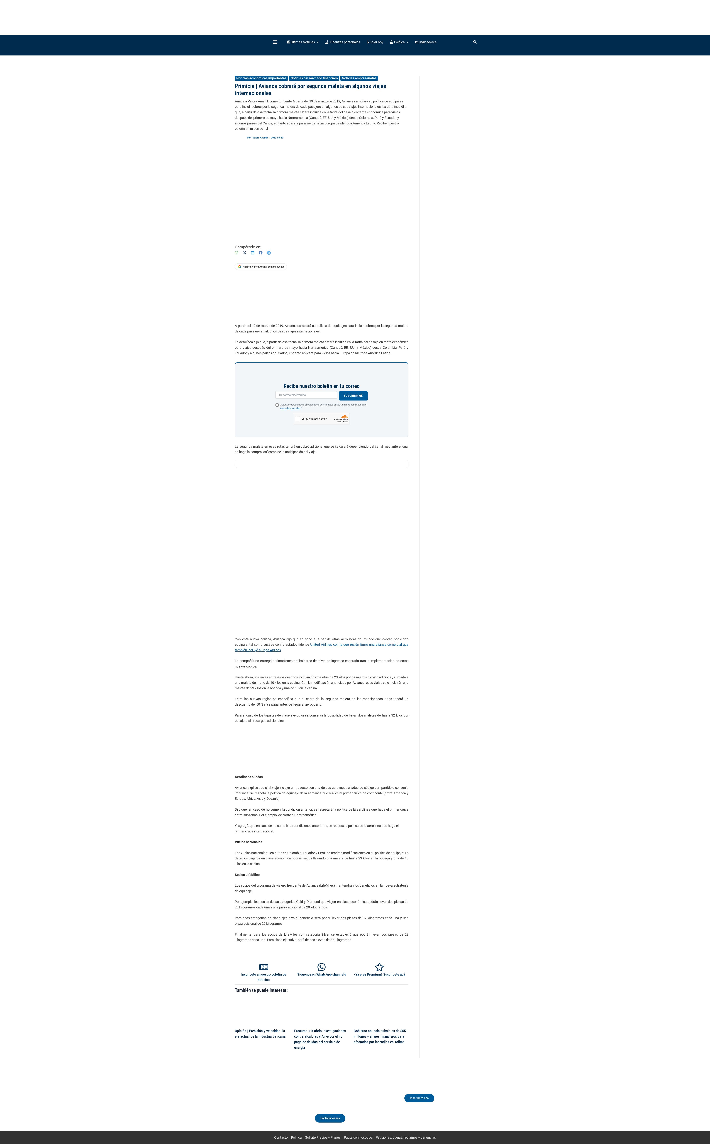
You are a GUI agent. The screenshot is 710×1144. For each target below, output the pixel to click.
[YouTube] (276, 1101)
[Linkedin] (255, 1101)
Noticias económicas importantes (261, 78)
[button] (302, 42)
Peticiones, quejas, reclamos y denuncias (406, 1137)
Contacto (281, 1137)
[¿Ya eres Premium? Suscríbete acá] (379, 967)
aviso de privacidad (290, 408)
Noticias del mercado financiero (314, 78)
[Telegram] (269, 253)
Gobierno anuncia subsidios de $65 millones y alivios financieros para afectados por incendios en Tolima (380, 1036)
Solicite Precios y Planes (323, 1137)
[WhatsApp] (236, 253)
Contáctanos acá (330, 1118)
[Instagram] (262, 1101)
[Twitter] (248, 1101)
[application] (317, 42)
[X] (244, 253)
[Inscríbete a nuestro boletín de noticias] (263, 967)
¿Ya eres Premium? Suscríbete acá (379, 974)
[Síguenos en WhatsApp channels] (321, 967)
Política (296, 1137)
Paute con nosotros (358, 1137)
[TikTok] (269, 1101)
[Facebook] (261, 253)
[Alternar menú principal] (275, 42)
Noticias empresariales (359, 78)
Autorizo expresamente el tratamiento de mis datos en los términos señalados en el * (323, 406)
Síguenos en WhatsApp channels (321, 974)
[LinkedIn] (252, 253)
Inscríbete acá (419, 1098)
